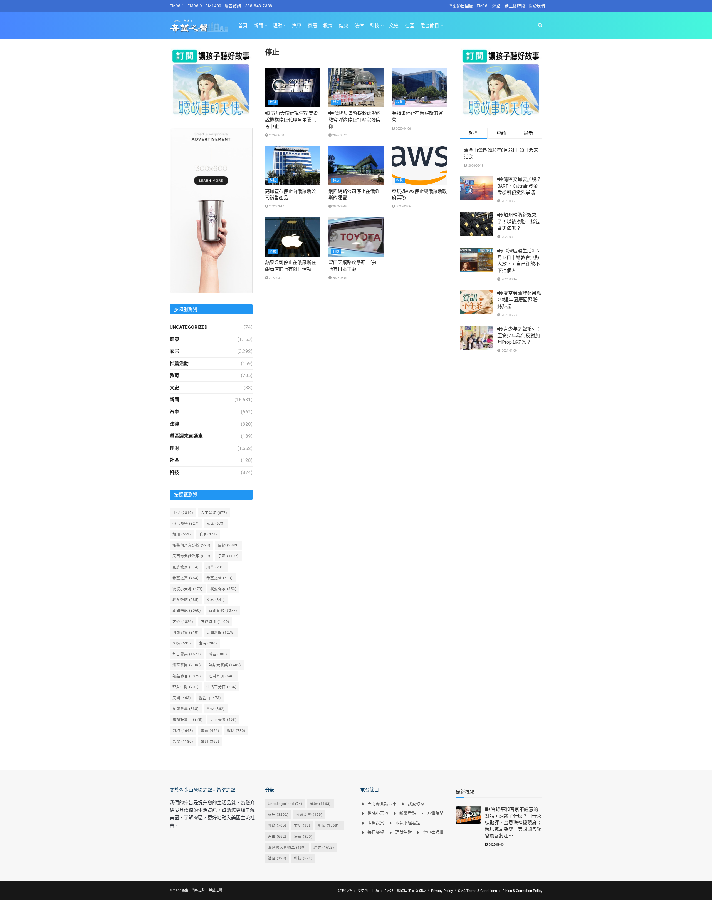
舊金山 (210, 698)
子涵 (228, 556)
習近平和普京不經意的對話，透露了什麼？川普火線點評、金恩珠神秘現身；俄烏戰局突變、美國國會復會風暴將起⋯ (513, 822)
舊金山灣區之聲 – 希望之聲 (202, 890)
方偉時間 (215, 621)
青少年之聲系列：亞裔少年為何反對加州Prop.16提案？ (519, 335)
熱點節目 (186, 676)
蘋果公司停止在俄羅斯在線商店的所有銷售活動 (290, 265)
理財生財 (185, 687)
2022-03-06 (403, 206)
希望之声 (185, 578)
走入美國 (223, 719)
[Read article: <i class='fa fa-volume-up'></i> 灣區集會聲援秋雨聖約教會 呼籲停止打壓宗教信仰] (356, 88)
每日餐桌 (186, 654)
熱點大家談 (225, 665)
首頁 (243, 25)
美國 (181, 698)
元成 (215, 523)
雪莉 (210, 730)
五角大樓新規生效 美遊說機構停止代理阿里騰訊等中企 (291, 120)
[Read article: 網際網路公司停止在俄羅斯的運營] (356, 165)
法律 (359, 25)
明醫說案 (185, 632)
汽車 (296, 25)
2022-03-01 (276, 278)
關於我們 (537, 6)
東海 (208, 643)
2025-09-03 (496, 844)
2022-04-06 (403, 128)
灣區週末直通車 (186, 436)
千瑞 (208, 534)
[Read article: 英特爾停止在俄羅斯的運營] (419, 88)
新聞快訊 (186, 610)
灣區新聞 (186, 665)
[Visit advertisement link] (211, 82)
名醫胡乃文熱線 (191, 545)
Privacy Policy (442, 891)
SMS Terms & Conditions (477, 891)
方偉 (182, 621)
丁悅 (182, 512)
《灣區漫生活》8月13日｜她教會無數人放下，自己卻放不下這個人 (518, 261)
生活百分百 (221, 687)
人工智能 (214, 512)
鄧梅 (182, 730)
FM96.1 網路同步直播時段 (501, 6)
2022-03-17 (276, 206)
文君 (215, 599)
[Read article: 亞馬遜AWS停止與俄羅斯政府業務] (419, 165)
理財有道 (222, 676)
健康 (343, 25)
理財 (277, 25)
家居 (312, 25)
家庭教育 (185, 567)
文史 (394, 25)
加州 (181, 534)
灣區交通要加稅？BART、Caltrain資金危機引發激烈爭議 (519, 186)
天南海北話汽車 (191, 556)
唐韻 (228, 545)
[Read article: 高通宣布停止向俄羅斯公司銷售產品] (292, 165)
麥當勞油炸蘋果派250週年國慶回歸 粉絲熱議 (519, 299)
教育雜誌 (185, 599)
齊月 (210, 741)
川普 (215, 567)
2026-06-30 (276, 135)
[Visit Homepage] (199, 25)
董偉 (215, 708)
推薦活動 (179, 363)
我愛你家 (223, 589)
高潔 (182, 741)
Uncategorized (188, 327)
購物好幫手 (187, 719)
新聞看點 (223, 610)
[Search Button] (540, 25)
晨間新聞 (220, 632)
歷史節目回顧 (461, 6)
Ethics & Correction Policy (522, 891)
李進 (181, 643)
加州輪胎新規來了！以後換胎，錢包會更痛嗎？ (518, 221)
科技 (374, 25)
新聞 (258, 25)
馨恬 (236, 730)
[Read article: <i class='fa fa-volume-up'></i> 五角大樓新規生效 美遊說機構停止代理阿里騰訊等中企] (292, 88)
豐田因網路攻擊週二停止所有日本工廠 (353, 265)
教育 (328, 25)
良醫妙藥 (185, 708)
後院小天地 (187, 589)
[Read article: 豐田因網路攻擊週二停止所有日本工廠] (356, 237)
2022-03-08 (339, 206)
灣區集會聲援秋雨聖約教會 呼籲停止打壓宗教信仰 (354, 120)
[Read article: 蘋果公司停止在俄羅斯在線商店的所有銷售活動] (292, 237)
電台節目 (429, 25)
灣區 (218, 654)
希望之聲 (219, 578)
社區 (409, 25)
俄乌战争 (185, 523)
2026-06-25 (339, 135)
